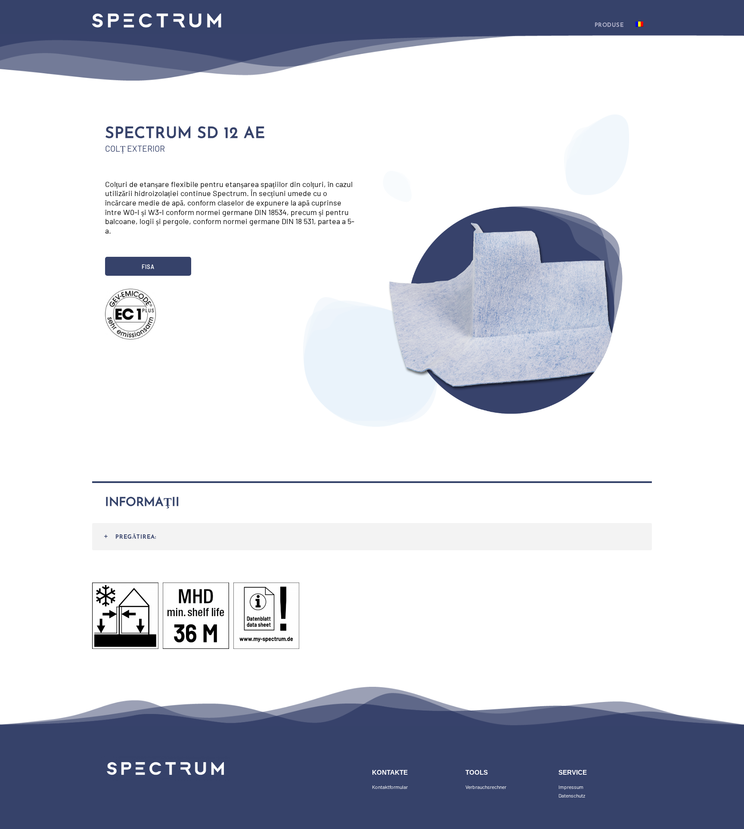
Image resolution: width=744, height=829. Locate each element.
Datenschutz (571, 795)
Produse (609, 25)
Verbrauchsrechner (485, 787)
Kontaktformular (390, 787)
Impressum (570, 787)
